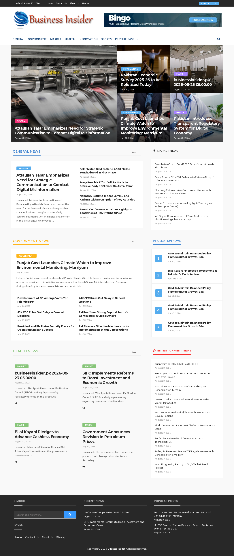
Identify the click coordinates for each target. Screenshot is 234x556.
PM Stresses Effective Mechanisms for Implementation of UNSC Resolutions (104, 328)
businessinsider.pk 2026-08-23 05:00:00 (193, 82)
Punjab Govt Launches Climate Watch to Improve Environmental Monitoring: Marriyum (144, 125)
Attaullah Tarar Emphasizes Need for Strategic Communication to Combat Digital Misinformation (62, 130)
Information (88, 39)
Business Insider (116, 548)
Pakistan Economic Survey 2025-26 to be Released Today (141, 80)
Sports (106, 39)
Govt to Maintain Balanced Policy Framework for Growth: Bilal (189, 255)
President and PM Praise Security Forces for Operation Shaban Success (45, 328)
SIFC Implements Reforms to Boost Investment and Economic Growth (108, 378)
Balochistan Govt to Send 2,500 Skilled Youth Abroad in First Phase (105, 170)
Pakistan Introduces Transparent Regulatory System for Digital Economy (197, 125)
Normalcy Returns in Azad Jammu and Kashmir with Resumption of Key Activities (107, 197)
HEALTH (180, 112)
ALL (134, 152)
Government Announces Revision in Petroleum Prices (106, 437)
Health (70, 39)
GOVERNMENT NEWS (31, 241)
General (18, 39)
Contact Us (61, 3)
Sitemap (85, 3)
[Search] (70, 514)
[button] (219, 39)
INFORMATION (130, 69)
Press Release (124, 39)
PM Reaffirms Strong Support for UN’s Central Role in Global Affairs (103, 314)
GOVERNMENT (130, 112)
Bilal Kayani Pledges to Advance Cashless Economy (42, 434)
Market (55, 39)
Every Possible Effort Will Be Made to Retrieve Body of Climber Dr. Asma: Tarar (106, 184)
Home (50, 3)
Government (37, 39)
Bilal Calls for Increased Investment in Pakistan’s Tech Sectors (192, 272)
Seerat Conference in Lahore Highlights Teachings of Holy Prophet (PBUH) (106, 211)
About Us (74, 3)
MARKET (180, 74)
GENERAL (21, 121)
